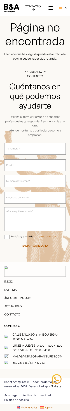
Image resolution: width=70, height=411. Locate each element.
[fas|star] (56, 379)
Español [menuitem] (49, 407)
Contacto (12, 314)
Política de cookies (16, 400)
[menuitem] (27, 407)
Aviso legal (11, 395)
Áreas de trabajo (17, 298)
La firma (10, 289)
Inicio (8, 281)
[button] (50, 8)
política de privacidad (45, 236)
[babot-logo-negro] (11, 8)
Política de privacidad (36, 395)
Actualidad (13, 306)
